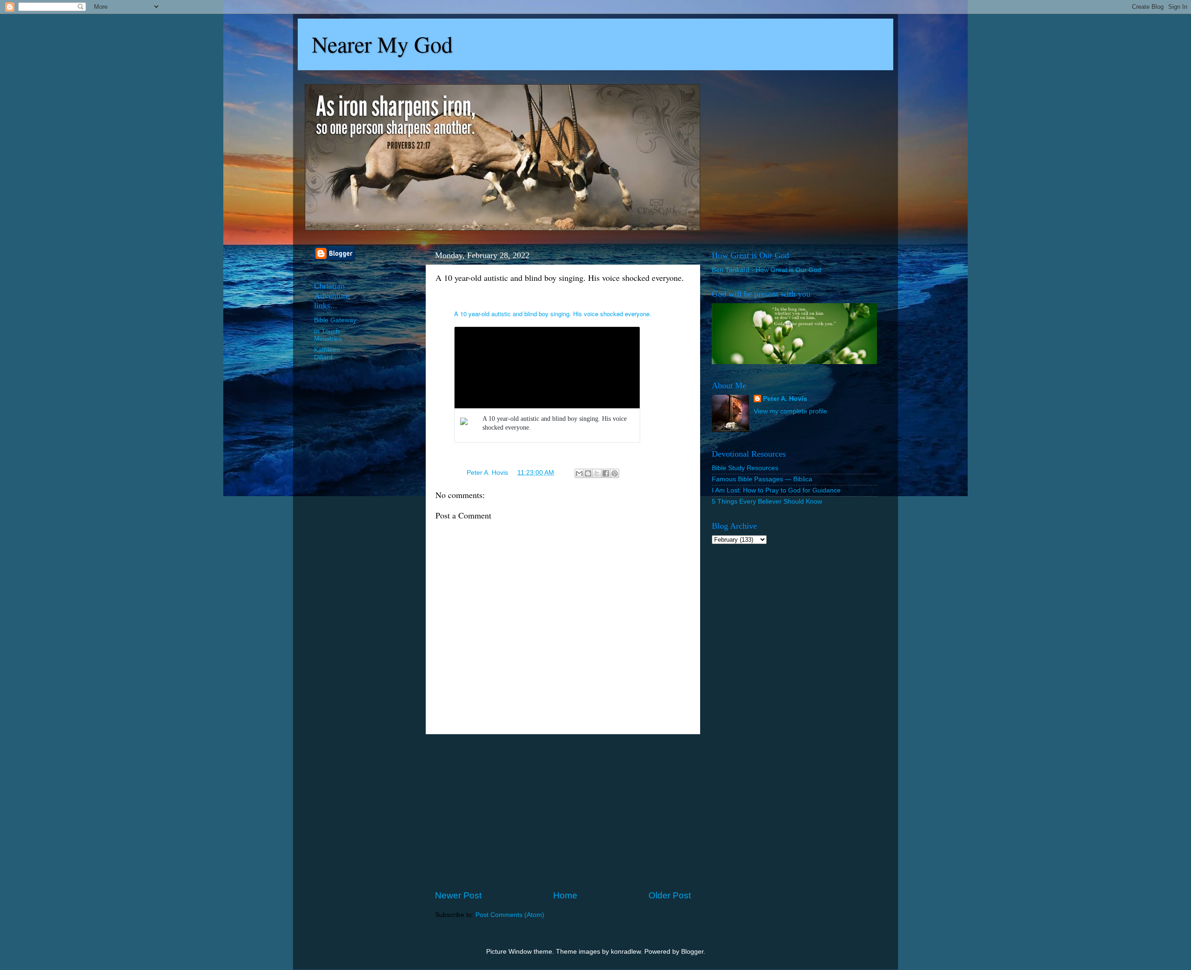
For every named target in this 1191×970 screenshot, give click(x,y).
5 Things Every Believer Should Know (767, 501)
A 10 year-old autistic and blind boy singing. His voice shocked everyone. (552, 313)
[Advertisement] (563, 812)
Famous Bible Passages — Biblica (762, 479)
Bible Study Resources (745, 468)
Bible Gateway (335, 320)
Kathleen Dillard (327, 353)
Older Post (670, 895)
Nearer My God (382, 44)
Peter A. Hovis (785, 398)
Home (565, 895)
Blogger (692, 951)
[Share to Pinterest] (614, 473)
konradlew (626, 951)
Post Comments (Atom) (509, 914)
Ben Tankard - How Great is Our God (766, 269)
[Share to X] (597, 473)
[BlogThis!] (588, 473)
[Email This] (579, 473)
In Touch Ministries (328, 335)
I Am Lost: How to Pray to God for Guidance (776, 490)
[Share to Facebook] (605, 473)
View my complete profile (790, 411)
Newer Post (458, 895)
